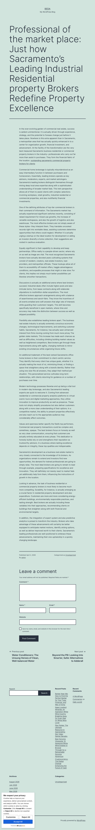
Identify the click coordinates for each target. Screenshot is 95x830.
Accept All (18, 822)
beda (47, 8)
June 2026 (13, 788)
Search (12, 689)
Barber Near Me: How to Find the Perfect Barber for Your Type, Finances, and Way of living (61, 699)
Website (22, 617)
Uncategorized (70, 555)
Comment (23, 582)
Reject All (26, 817)
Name (22, 605)
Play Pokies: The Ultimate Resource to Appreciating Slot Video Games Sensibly (61, 730)
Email (52, 605)
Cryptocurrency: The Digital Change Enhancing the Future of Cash (61, 763)
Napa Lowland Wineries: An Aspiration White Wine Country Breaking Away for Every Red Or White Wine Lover (61, 715)
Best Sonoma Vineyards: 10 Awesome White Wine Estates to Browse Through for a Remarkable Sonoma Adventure (61, 747)
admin (23, 557)
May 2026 (13, 791)
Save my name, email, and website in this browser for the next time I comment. (46, 630)
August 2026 (14, 782)
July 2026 (13, 785)
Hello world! (77, 702)
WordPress (81, 820)
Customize (11, 817)
